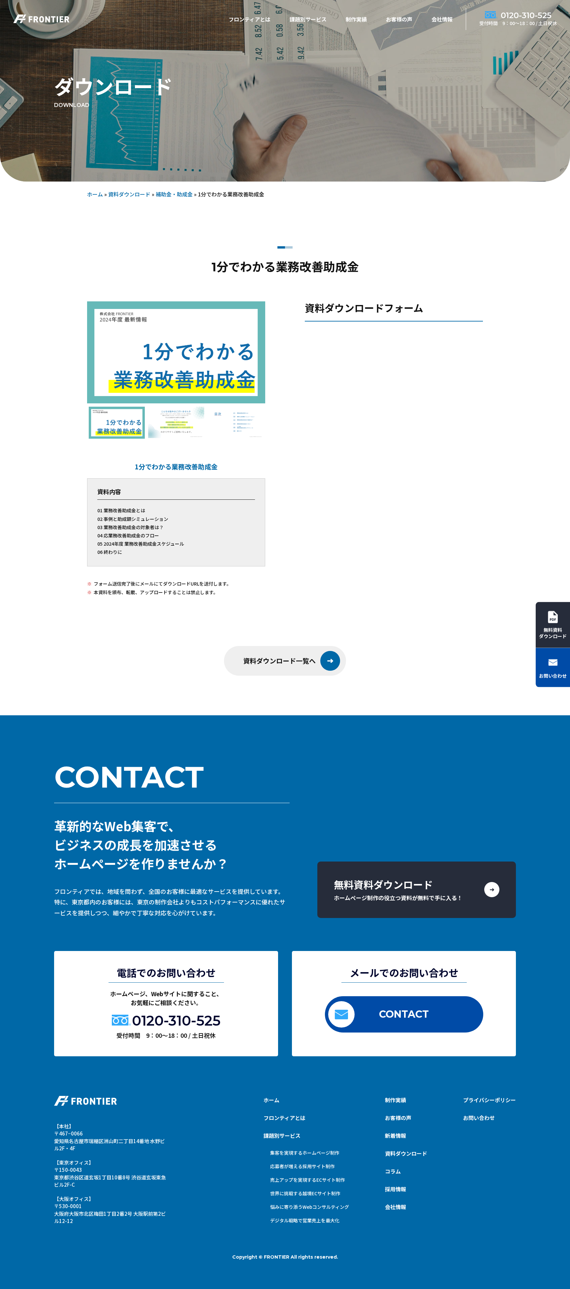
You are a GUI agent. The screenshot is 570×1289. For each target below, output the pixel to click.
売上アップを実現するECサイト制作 (307, 1179)
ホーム (95, 194)
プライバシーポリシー (489, 1100)
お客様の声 (399, 19)
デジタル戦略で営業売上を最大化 (304, 1220)
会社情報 (442, 19)
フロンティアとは (249, 19)
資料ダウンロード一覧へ (279, 660)
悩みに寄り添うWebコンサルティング (309, 1207)
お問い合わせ (479, 1118)
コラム (393, 1171)
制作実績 (356, 19)
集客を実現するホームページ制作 (304, 1152)
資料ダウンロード (129, 194)
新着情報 (395, 1135)
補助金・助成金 (174, 194)
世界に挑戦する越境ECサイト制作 (305, 1193)
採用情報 (395, 1189)
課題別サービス (282, 1135)
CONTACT (404, 1014)
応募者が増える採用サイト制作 (302, 1166)
